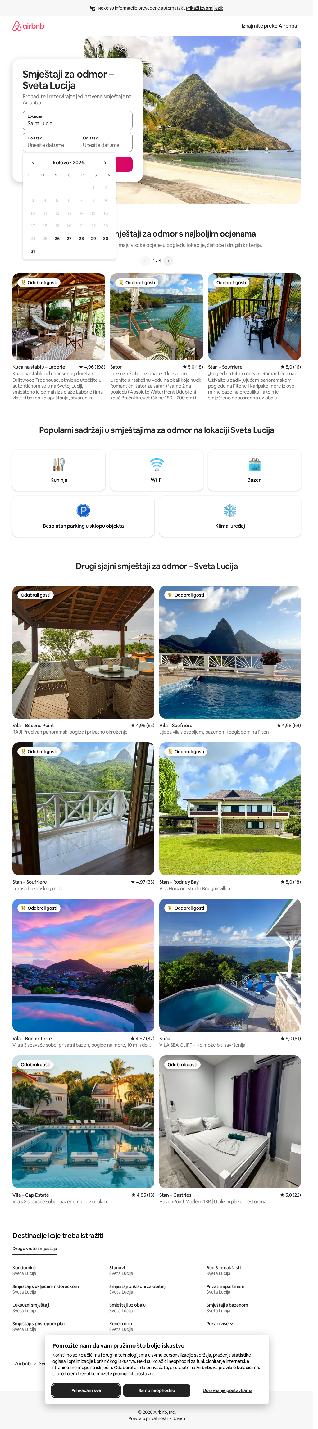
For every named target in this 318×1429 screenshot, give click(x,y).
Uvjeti (179, 1418)
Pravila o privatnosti (148, 1418)
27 (69, 238)
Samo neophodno (157, 1390)
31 (33, 251)
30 (105, 238)
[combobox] (78, 123)
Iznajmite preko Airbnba (269, 26)
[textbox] (50, 145)
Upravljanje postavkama (227, 1390)
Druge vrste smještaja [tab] (34, 1248)
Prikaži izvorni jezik (204, 8)
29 (93, 238)
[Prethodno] (145, 261)
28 (81, 238)
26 (57, 238)
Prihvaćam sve (86, 1390)
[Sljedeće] (168, 261)
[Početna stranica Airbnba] (28, 26)
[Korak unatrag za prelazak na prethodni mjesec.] (33, 163)
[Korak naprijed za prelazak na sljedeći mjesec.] (105, 163)
